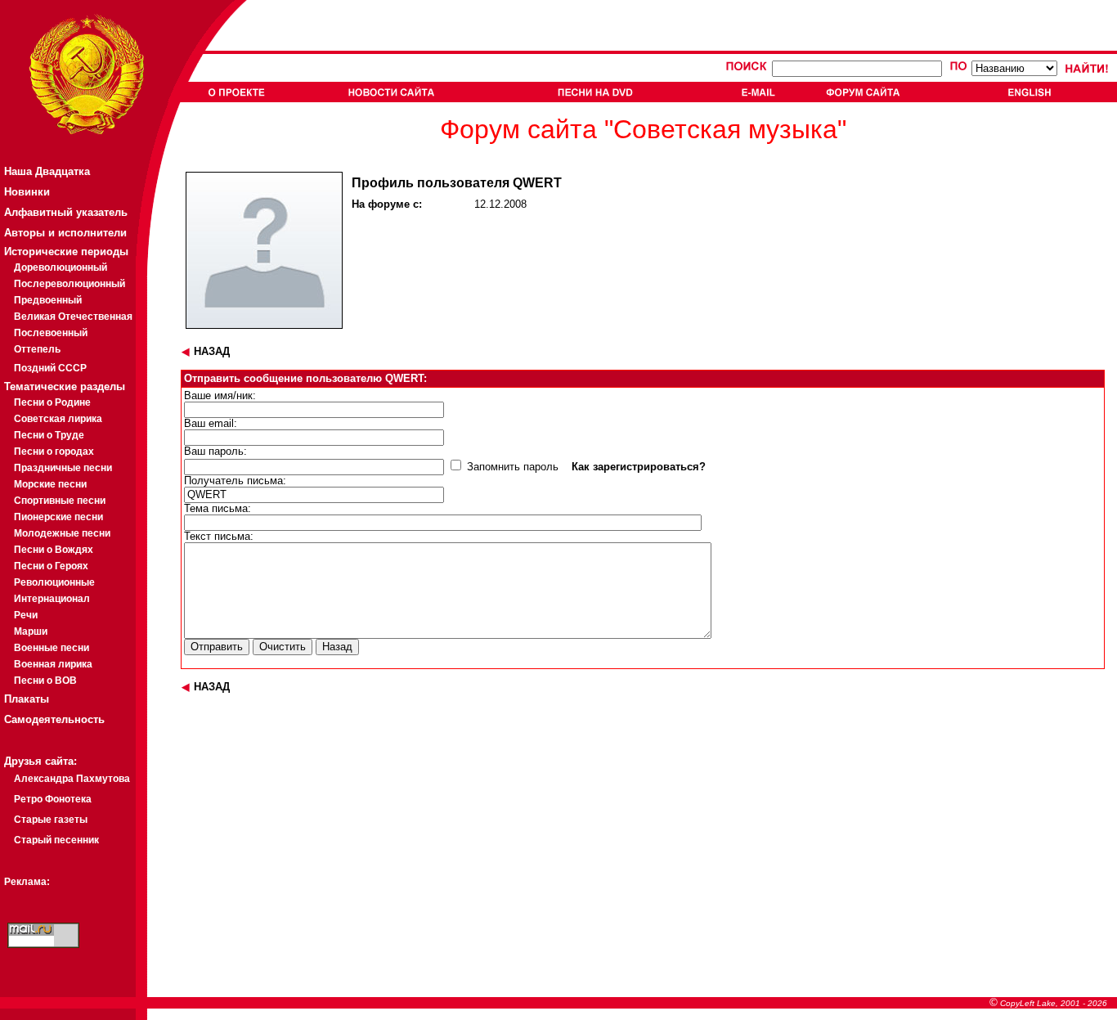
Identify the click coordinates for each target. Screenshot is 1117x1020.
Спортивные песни (59, 500)
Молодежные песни (62, 533)
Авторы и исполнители (65, 233)
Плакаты (26, 699)
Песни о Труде (49, 435)
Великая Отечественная (73, 316)
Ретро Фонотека (53, 799)
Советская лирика (58, 419)
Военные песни (51, 648)
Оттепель (37, 349)
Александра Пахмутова (72, 778)
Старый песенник (56, 840)
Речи (26, 615)
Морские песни (50, 484)
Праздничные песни (63, 468)
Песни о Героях (51, 566)
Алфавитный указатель (66, 212)
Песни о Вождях (53, 549)
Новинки (27, 192)
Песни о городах (54, 451)
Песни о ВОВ (45, 680)
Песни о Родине (52, 402)
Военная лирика (53, 664)
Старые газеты (50, 819)
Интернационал (52, 598)
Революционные (54, 582)
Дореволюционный (60, 267)
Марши (30, 631)
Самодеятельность (54, 719)
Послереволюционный (69, 284)
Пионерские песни (58, 517)
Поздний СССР (50, 368)
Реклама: (27, 881)
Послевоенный (50, 333)
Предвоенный (48, 300)
